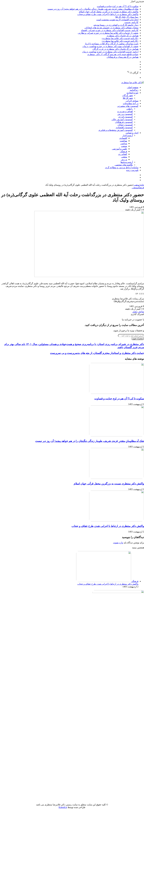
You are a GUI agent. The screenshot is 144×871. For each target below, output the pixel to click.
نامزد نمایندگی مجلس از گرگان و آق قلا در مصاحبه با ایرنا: (111, 43)
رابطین (129, 109)
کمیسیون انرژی (125, 117)
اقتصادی (123, 138)
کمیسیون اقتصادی (124, 127)
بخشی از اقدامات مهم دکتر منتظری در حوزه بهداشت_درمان (110, 46)
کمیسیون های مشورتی (127, 106)
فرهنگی (123, 151)
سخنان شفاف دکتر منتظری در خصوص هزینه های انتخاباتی (111, 27)
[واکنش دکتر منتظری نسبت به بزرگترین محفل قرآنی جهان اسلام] (116, 478)
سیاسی (123, 143)
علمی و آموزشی (119, 149)
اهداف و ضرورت (125, 111)
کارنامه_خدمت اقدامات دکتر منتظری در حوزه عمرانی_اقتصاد (109, 30)
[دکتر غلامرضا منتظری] (132, 82)
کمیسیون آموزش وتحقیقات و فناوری (115, 130)
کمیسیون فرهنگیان (124, 122)
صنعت (124, 146)
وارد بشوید (118, 542)
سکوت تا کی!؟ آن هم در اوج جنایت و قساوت (117, 6)
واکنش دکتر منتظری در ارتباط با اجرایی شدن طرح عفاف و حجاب (107, 14)
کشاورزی (122, 154)
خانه (142, 185)
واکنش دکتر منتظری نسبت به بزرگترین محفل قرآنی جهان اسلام (108, 11)
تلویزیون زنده (132, 170)
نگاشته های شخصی (124, 165)
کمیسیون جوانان (125, 125)
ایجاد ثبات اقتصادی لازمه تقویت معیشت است (117, 19)
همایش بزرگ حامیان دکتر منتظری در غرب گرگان (115, 49)
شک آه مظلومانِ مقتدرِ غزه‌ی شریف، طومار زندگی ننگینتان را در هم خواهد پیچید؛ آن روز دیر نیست (93, 9)
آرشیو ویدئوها (127, 162)
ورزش (124, 159)
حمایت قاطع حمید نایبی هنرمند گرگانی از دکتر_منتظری (112, 54)
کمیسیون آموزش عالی (122, 119)
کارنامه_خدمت (131, 22)
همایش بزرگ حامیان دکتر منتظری (122, 35)
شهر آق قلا (128, 98)
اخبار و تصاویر (131, 133)
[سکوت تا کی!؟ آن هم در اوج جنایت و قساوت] (116, 393)
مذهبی (124, 157)
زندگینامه (134, 90)
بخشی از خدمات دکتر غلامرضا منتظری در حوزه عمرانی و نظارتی (108, 33)
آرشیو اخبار (127, 135)
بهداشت (123, 141)
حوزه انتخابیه (132, 92)
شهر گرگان (127, 95)
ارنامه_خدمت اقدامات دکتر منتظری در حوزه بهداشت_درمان (110, 51)
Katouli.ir (63, 807)
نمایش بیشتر (138, 311)
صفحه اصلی (132, 87)
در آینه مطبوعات (130, 103)
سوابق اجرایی (132, 101)
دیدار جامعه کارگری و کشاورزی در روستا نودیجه (116, 25)
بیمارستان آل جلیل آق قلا (126, 17)
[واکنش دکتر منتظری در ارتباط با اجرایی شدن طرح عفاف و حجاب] (116, 520)
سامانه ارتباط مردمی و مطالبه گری (121, 167)
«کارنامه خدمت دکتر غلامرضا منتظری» (120, 38)
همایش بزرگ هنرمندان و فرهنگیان (122, 57)
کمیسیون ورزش (125, 114)
